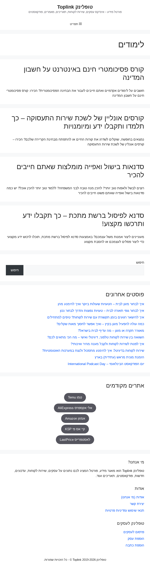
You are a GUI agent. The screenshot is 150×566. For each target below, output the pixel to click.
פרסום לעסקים (133, 532)
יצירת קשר (137, 504)
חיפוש (140, 262)
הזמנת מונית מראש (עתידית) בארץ (119, 357)
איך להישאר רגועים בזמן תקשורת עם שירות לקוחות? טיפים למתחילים (95, 317)
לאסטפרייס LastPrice (75, 440)
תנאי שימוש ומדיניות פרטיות (124, 510)
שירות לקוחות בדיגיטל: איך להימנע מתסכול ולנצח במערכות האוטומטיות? (93, 350)
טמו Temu (75, 397)
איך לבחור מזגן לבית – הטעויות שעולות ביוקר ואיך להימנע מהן (101, 304)
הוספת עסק (136, 539)
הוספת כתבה (135, 545)
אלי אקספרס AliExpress (75, 408)
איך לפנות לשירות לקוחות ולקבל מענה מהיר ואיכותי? (107, 344)
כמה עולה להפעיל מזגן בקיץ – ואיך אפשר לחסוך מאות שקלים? (100, 324)
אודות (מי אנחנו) (132, 497)
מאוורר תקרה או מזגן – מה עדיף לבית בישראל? (111, 331)
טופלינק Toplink (75, 7)
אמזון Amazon (75, 418)
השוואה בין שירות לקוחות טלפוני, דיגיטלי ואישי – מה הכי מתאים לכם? (95, 337)
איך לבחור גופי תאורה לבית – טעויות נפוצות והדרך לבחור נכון (102, 311)
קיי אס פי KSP (75, 429)
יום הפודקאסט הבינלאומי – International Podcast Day (106, 364)
